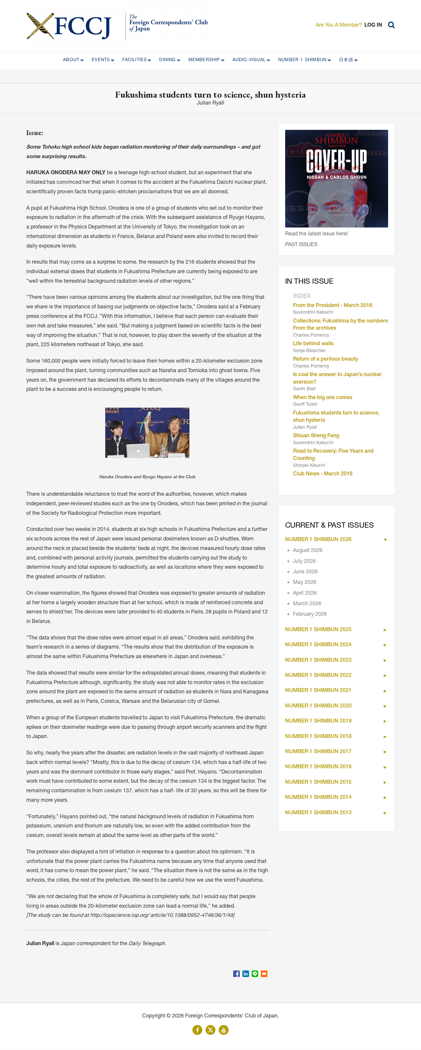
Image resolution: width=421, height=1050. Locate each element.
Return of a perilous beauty (325, 359)
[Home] (76, 25)
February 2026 (310, 614)
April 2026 (305, 593)
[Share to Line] (255, 973)
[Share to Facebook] (236, 973)
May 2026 (304, 582)
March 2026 (307, 604)
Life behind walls (313, 344)
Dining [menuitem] (165, 60)
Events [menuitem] (99, 60)
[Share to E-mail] (264, 973)
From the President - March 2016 (332, 306)
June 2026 (305, 572)
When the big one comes (322, 398)
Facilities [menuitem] (132, 60)
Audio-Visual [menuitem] (247, 60)
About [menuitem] (69, 60)
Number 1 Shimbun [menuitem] (300, 60)
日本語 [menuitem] (344, 60)
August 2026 (308, 551)
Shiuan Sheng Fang (316, 436)
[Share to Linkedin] (245, 973)
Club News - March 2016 (323, 474)
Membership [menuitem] (202, 60)
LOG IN (373, 25)
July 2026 (304, 561)
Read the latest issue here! (316, 234)
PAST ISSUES (301, 245)
